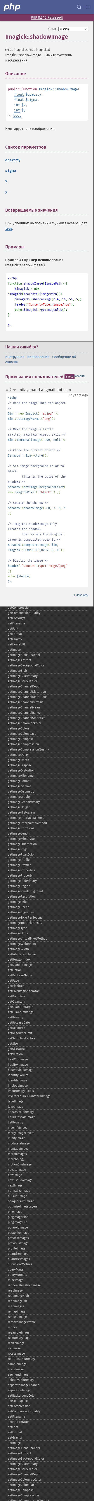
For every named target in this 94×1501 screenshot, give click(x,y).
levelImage (15, 1107)
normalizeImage (19, 1191)
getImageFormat (19, 781)
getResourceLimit (20, 1033)
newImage (15, 1175)
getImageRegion (19, 886)
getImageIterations (21, 828)
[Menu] (88, 7)
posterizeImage (18, 1233)
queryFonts (15, 1269)
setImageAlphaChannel (24, 1448)
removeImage (17, 1317)
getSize (13, 1044)
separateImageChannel (24, 1385)
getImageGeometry (21, 791)
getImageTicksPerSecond (25, 917)
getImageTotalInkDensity (25, 923)
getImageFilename (21, 776)
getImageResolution (22, 896)
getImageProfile (19, 860)
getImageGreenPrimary (24, 802)
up (8, 390)
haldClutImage (18, 1059)
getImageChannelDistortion (27, 692)
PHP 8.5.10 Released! (47, 17)
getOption (15, 970)
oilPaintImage (17, 1196)
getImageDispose (20, 765)
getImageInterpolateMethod (27, 823)
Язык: (52, 29)
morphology (16, 1159)
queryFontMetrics (20, 1264)
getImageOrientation (22, 844)
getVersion (15, 1054)
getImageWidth (18, 949)
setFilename (16, 1416)
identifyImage (17, 1080)
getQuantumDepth (20, 1007)
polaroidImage (18, 1227)
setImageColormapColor (24, 1480)
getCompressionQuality (24, 613)
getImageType (17, 928)
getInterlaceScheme (22, 954)
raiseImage (15, 1280)
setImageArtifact (19, 1453)
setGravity (15, 1437)
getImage (14, 650)
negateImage (17, 1170)
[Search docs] (79, 7)
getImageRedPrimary (22, 881)
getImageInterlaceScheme (26, 818)
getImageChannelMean (24, 707)
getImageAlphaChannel (24, 655)
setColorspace (18, 1401)
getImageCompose (21, 739)
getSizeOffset (17, 1049)
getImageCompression (23, 744)
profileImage (16, 1248)
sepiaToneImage (19, 1390)
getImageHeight (19, 807)
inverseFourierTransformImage (29, 1096)
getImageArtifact (19, 660)
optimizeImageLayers (23, 1206)
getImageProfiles (19, 865)
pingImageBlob (18, 1217)
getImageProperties (21, 870)
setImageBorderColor (22, 1469)
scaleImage (16, 1369)
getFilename (16, 623)
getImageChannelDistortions (27, 697)
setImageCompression (23, 1495)
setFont (13, 1427)
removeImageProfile (22, 1322)
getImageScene (18, 907)
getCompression (19, 608)
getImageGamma (19, 786)
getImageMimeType (21, 839)
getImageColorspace (22, 734)
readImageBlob (18, 1296)
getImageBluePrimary (23, 676)
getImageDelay (18, 755)
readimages (16, 1306)
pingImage (15, 1212)
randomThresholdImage (24, 1285)
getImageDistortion (21, 770)
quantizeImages (19, 1259)
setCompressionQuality (24, 1411)
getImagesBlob (18, 902)
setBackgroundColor (22, 1395)
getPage (13, 981)
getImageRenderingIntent (25, 891)
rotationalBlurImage (22, 1359)
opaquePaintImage (21, 1201)
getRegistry (15, 1017)
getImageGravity (19, 797)
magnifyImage (18, 1128)
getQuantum (16, 1002)
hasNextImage (18, 1065)
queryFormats (17, 1275)
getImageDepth (18, 760)
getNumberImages (20, 965)
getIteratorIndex (19, 959)
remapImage (16, 1311)
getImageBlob (17, 671)
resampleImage (19, 1332)
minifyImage (16, 1138)
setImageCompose (21, 1490)
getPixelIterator (19, 986)
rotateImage (16, 1353)
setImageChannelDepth (24, 1474)
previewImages (18, 1238)
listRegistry (15, 1122)
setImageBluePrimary (23, 1464)
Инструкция (14, 357)
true (8, 228)
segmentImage (18, 1374)
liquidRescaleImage (21, 1117)
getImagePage (18, 849)
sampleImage (17, 1364)
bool (17, 115)
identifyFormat (18, 1075)
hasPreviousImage (20, 1070)
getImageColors (19, 728)
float (19, 94)
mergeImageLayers (21, 1133)
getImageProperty (20, 875)
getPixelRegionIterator (23, 991)
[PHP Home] (12, 7)
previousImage (18, 1243)
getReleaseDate (19, 1023)
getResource (16, 1028)
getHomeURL (17, 644)
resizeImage (16, 1343)
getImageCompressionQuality (28, 749)
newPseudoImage (20, 1180)
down (14, 390)
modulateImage (19, 1143)
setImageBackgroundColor (26, 1459)
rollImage (14, 1348)
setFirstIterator (18, 1422)
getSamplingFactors (21, 1038)
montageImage (18, 1149)
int (17, 105)
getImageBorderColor (22, 681)
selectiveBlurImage (21, 1380)
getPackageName (20, 975)
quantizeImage (18, 1254)
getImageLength (19, 833)
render (12, 1327)
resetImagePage (19, 1338)
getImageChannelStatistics (26, 718)
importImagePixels (21, 1091)
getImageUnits (18, 933)
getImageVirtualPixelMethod (27, 938)
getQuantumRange (21, 1012)
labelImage (15, 1101)
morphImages (17, 1154)
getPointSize (16, 996)
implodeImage (18, 1086)
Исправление (38, 357)
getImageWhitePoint (22, 944)
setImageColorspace (22, 1485)
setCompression (19, 1406)
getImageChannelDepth (24, 686)
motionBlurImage (20, 1164)
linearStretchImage (21, 1112)
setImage (14, 1443)
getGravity (15, 639)
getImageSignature (21, 912)
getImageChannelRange (24, 713)
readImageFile (18, 1301)
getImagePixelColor (21, 854)
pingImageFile (17, 1222)
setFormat (15, 1432)
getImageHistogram (21, 812)
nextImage (15, 1185)
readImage (15, 1290)
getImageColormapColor (24, 723)
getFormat (15, 634)
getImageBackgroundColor (26, 665)
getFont (13, 629)
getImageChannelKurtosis (26, 702)
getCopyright (16, 618)
